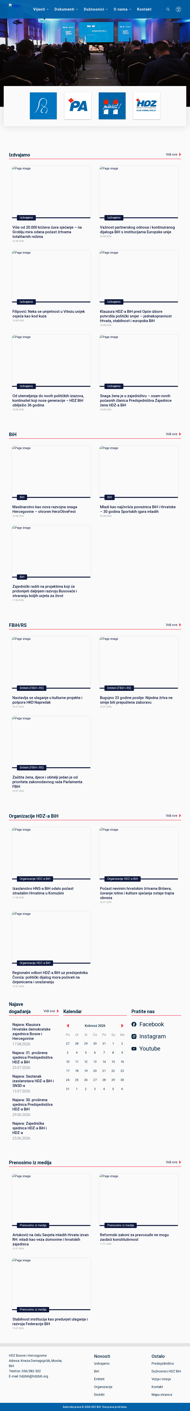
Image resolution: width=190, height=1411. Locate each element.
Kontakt (144, 9)
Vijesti (39, 9)
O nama (121, 9)
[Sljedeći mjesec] (122, 1025)
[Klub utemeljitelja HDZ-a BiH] (146, 106)
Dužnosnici (94, 9)
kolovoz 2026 (95, 1026)
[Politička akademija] (77, 106)
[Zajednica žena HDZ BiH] (43, 106)
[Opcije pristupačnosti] (178, 9)
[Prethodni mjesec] (67, 1025)
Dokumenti (64, 9)
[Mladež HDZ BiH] (112, 106)
